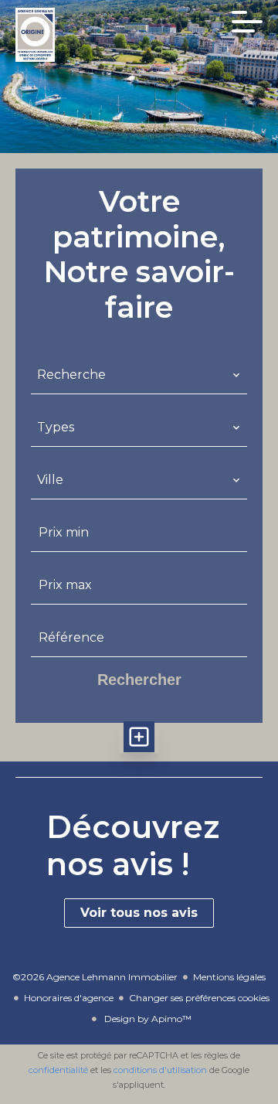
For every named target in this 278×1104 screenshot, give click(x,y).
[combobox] (139, 375)
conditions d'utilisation (160, 1070)
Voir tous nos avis (139, 912)
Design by (147, 1018)
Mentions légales (229, 977)
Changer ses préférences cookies (199, 997)
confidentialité (58, 1070)
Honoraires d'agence (69, 997)
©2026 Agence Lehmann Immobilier (95, 977)
